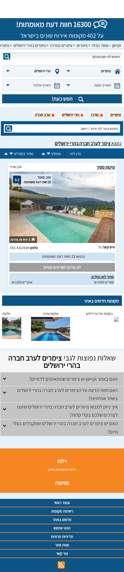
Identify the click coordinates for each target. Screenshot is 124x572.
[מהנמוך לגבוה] (43, 154)
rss (61, 565)
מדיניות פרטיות (62, 536)
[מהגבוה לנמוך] (48, 154)
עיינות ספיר (106, 167)
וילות (62, 460)
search (6, 56)
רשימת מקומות (62, 511)
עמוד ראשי (62, 502)
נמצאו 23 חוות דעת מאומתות (63, 256)
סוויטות (62, 482)
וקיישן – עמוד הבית (106, 45)
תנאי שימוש (62, 528)
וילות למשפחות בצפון (62, 469)
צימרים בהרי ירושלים (30, 45)
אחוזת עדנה (51, 313)
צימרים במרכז (61, 45)
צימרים (82, 45)
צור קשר (62, 553)
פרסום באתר (62, 519)
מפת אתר (62, 545)
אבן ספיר (16, 166)
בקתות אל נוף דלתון (99, 313)
